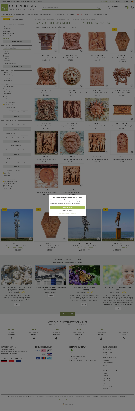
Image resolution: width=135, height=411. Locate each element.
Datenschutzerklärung (64, 213)
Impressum (73, 213)
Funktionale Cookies (67, 210)
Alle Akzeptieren (68, 207)
